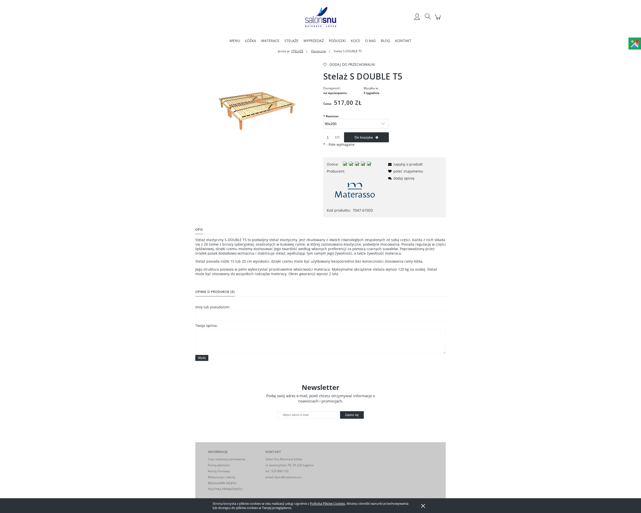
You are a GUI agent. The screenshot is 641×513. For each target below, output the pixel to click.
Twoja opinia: (206, 325)
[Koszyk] (438, 19)
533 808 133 (279, 471)
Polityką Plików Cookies (327, 503)
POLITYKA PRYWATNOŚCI (225, 489)
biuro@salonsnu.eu (288, 477)
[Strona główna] (320, 17)
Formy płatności (219, 465)
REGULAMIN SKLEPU (222, 483)
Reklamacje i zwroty (221, 477)
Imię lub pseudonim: (212, 307)
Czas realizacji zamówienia (226, 459)
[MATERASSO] (355, 190)
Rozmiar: (331, 116)
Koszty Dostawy (219, 471)
